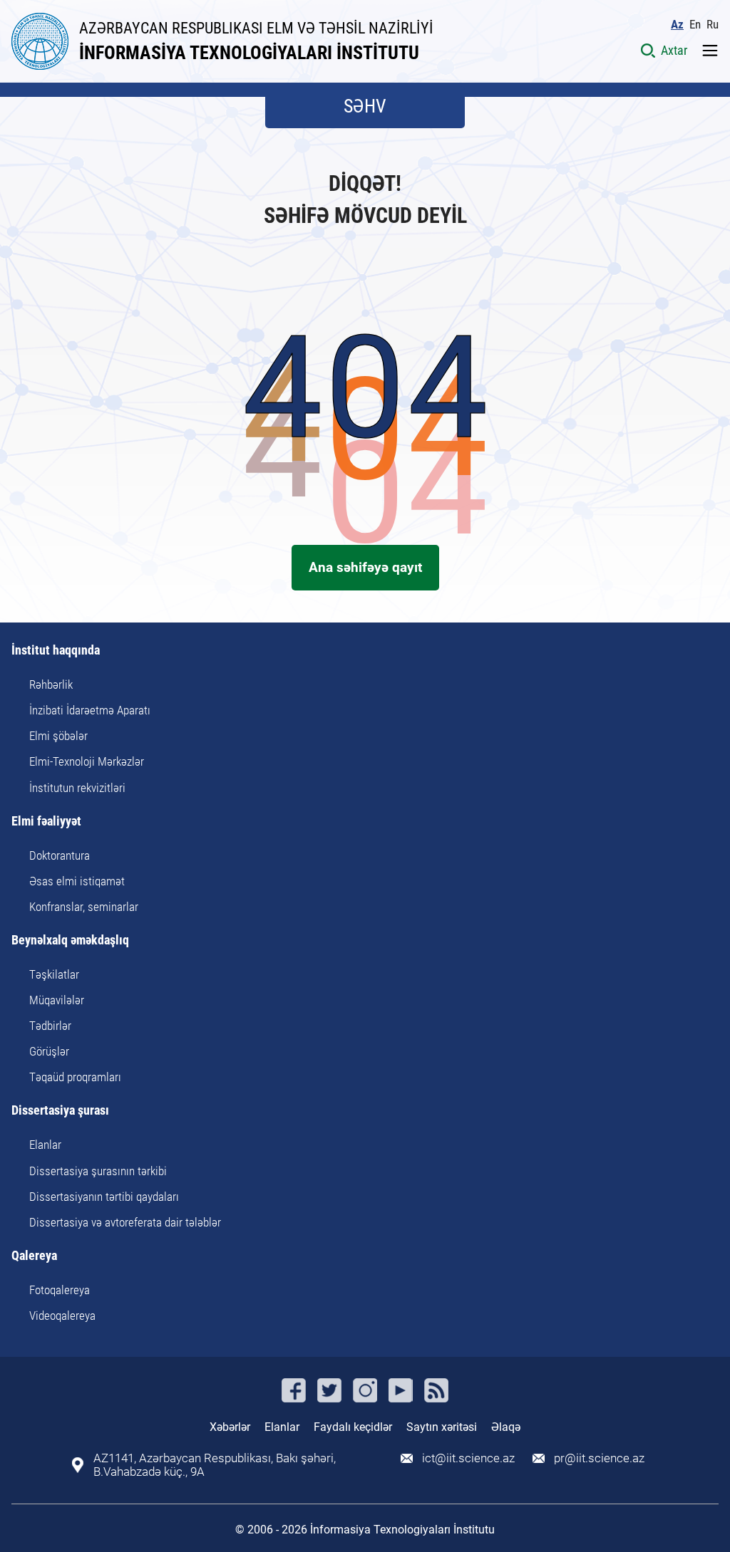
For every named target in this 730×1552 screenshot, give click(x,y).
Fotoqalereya (59, 1290)
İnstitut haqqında (55, 650)
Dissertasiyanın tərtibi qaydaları (104, 1196)
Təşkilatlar (54, 974)
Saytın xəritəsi (441, 1427)
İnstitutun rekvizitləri (77, 788)
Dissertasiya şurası (60, 1111)
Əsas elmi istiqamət (77, 881)
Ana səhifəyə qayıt (365, 567)
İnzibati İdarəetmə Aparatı (89, 710)
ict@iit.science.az (468, 1458)
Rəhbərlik (51, 684)
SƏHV (365, 106)
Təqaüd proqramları (75, 1077)
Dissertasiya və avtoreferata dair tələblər (125, 1222)
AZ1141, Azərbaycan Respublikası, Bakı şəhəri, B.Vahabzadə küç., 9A (214, 1465)
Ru (712, 25)
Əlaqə (505, 1427)
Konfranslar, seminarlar (83, 907)
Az (677, 25)
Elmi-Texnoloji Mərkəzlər (86, 761)
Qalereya (34, 1256)
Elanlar (45, 1144)
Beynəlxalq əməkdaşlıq (70, 940)
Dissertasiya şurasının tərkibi (98, 1171)
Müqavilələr (56, 1000)
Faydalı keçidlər (353, 1427)
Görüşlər (49, 1051)
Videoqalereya (62, 1315)
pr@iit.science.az (599, 1458)
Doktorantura (59, 855)
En (695, 25)
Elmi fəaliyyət (46, 821)
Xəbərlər (230, 1427)
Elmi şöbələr (58, 736)
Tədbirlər (50, 1026)
